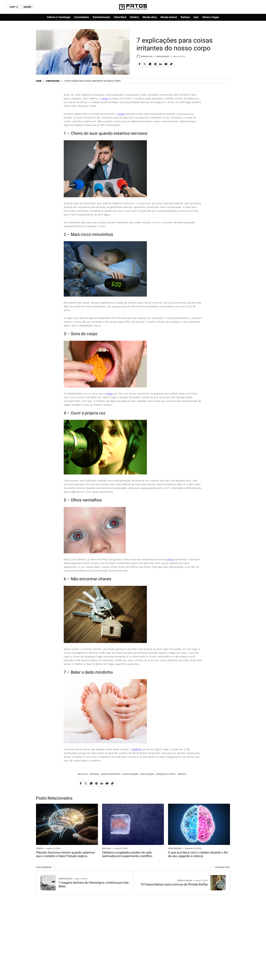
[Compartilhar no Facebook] (139, 64)
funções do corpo (166, 774)
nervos (182, 774)
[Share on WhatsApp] (150, 64)
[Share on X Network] (144, 64)
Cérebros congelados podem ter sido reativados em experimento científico (127, 854)
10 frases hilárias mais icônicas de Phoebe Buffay (174, 884)
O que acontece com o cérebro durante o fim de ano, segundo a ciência (198, 854)
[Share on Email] (166, 64)
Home (39, 81)
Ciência (39, 848)
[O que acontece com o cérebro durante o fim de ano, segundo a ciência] (199, 824)
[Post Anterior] (48, 882)
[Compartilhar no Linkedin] (160, 64)
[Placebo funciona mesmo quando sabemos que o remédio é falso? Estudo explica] (67, 824)
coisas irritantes (111, 774)
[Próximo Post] (218, 882)
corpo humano (130, 774)
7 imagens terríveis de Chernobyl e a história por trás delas (93, 884)
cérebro (94, 774)
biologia (83, 774)
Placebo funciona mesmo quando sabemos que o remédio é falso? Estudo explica (65, 854)
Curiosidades (162, 56)
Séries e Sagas (184, 880)
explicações (147, 774)
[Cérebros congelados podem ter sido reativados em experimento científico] (133, 824)
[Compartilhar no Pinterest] (155, 64)
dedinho (137, 749)
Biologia (106, 848)
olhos (170, 559)
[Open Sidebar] (255, 32)
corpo (105, 98)
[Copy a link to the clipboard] (171, 64)
